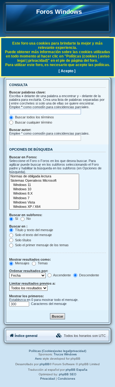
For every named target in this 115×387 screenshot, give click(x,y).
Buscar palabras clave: (27, 92)
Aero (38, 358)
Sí (16, 218)
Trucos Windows (65, 354)
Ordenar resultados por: (28, 271)
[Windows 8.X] (44, 194)
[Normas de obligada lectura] (44, 176)
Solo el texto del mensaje (33, 235)
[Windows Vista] (44, 202)
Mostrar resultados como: (30, 259)
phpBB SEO (67, 374)
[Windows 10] (44, 189)
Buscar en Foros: (23, 157)
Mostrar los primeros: (26, 296)
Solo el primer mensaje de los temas (41, 245)
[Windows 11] (44, 185)
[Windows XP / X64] (44, 207)
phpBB (44, 364)
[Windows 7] (44, 198)
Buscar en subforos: (25, 215)
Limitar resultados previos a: (32, 283)
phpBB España (76, 369)
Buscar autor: (20, 130)
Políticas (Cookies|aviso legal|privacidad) (57, 351)
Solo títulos (22, 240)
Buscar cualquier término (33, 122)
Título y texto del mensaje (33, 230)
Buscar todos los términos (34, 117)
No (28, 218)
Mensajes (21, 263)
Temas (42, 263)
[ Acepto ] (67, 71)
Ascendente (61, 275)
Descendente (88, 275)
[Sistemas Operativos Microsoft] (44, 181)
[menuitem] (59, 335)
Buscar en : (18, 226)
